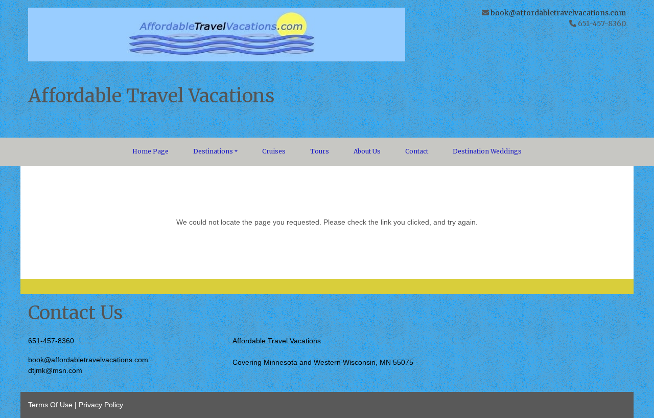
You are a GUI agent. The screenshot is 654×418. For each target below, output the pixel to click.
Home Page (150, 151)
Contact (416, 151)
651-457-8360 (51, 341)
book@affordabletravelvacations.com (558, 12)
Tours (319, 151)
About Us (367, 151)
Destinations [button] (213, 151)
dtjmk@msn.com (55, 370)
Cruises (274, 151)
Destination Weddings (487, 151)
